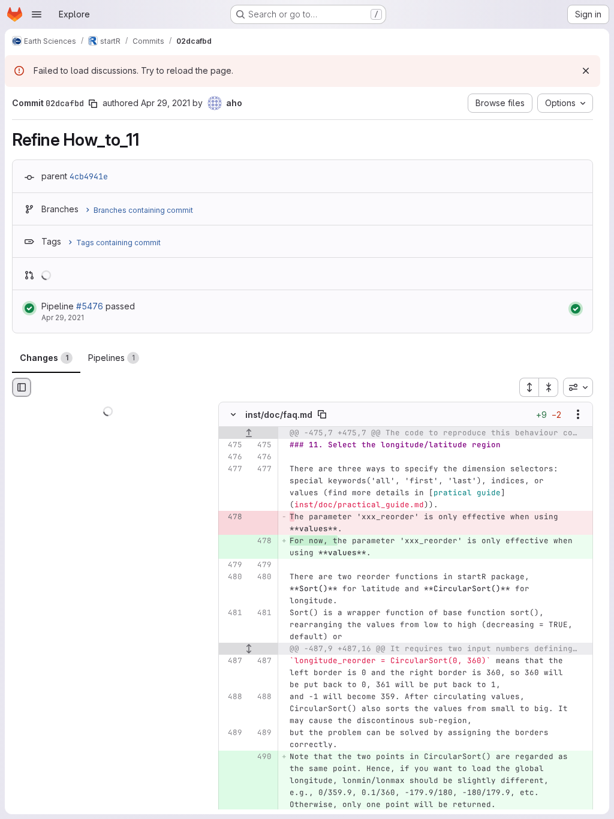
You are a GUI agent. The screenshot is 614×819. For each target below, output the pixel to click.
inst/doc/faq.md (278, 415)
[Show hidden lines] (248, 649)
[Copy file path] (322, 415)
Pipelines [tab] (111, 358)
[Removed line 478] (232, 517)
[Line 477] (232, 469)
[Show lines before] (248, 433)
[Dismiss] (586, 71)
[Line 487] (232, 661)
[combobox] (578, 387)
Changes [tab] (44, 358)
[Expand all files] (528, 387)
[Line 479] (232, 565)
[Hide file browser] (21, 387)
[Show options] (578, 415)
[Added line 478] (261, 541)
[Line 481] (232, 613)
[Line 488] (232, 697)
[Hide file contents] (233, 415)
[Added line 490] (261, 757)
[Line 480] (232, 577)
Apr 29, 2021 (165, 103)
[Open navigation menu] (36, 14)
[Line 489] (232, 733)
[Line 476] (232, 457)
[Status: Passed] (29, 308)
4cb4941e (89, 176)
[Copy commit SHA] (93, 104)
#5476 (89, 306)
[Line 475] (232, 445)
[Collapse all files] (548, 387)
